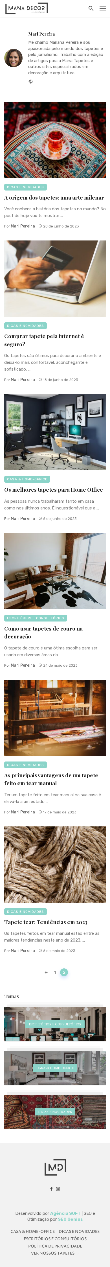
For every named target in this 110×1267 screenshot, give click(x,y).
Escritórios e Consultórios (35, 618)
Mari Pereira (41, 34)
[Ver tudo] (55, 1024)
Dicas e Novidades (25, 187)
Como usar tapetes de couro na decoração (43, 632)
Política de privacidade (55, 1246)
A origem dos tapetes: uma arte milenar (54, 197)
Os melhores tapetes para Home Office (53, 489)
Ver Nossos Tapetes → (55, 1253)
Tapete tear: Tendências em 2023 (45, 921)
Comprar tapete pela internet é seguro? (44, 340)
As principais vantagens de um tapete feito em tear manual (51, 779)
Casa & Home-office (27, 479)
